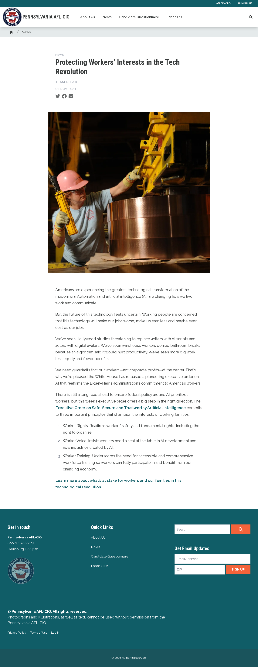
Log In (55, 632)
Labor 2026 (176, 17)
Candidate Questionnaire (139, 17)
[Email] (71, 96)
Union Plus (245, 3)
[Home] (11, 32)
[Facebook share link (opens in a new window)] (64, 96)
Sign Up (238, 569)
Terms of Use (38, 632)
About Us (87, 17)
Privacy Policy (17, 632)
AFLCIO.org (223, 3)
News (107, 17)
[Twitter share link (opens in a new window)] (57, 96)
